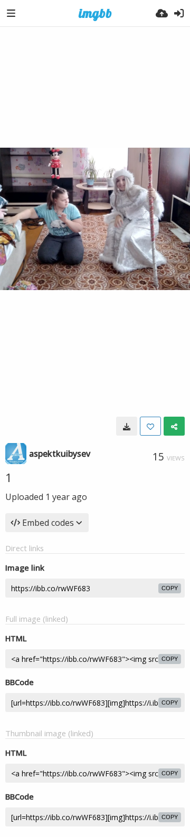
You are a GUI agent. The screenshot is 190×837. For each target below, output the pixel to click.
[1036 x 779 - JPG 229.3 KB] (126, 426)
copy (170, 588)
